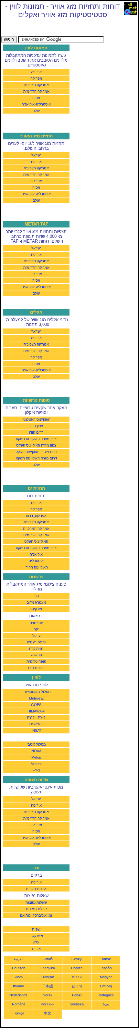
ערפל (36, 636)
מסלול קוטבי (36, 744)
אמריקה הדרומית (36, 91)
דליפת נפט (36, 668)
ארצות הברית (36, 889)
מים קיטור (36, 609)
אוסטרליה (36, 561)
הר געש (36, 655)
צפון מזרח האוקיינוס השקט (36, 445)
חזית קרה (36, 648)
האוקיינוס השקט (36, 541)
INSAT (36, 730)
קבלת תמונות (36, 909)
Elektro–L (36, 724)
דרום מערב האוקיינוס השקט (36, 452)
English (76, 968)
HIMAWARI (36, 711)
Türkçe (18, 1013)
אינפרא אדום (36, 602)
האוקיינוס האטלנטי (36, 419)
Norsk (47, 995)
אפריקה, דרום (36, 516)
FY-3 (36, 770)
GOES (36, 705)
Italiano (18, 986)
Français (48, 977)
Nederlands (18, 995)
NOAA (36, 751)
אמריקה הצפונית (36, 85)
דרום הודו (36, 432)
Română (18, 1004)
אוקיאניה (36, 554)
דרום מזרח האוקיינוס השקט (36, 458)
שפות (36, 929)
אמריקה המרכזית (36, 528)
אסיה (36, 98)
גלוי (36, 596)
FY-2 (31, 718)
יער (36, 629)
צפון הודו (36, 426)
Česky (76, 959)
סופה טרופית (36, 661)
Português (106, 995)
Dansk (106, 959)
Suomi (18, 977)
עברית (76, 977)
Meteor (36, 764)
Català (48, 959)
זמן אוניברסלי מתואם (36, 915)
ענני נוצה (36, 623)
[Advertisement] (53, 28)
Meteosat (36, 698)
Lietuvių (106, 986)
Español (106, 968)
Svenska (77, 1004)
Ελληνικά (47, 968)
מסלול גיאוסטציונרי (36, 692)
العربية (18, 959)
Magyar (106, 977)
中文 (47, 1013)
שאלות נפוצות (36, 902)
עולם (36, 111)
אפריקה (36, 78)
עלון (36, 942)
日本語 (47, 986)
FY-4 (41, 718)
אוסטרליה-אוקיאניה (36, 104)
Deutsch (18, 968)
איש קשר (36, 936)
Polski (76, 995)
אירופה (36, 72)
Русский (47, 1004)
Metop (36, 757)
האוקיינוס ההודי (36, 567)
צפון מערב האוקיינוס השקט (36, 439)
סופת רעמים (36, 642)
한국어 (76, 986)
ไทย (106, 1005)
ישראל (36, 155)
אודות (36, 949)
